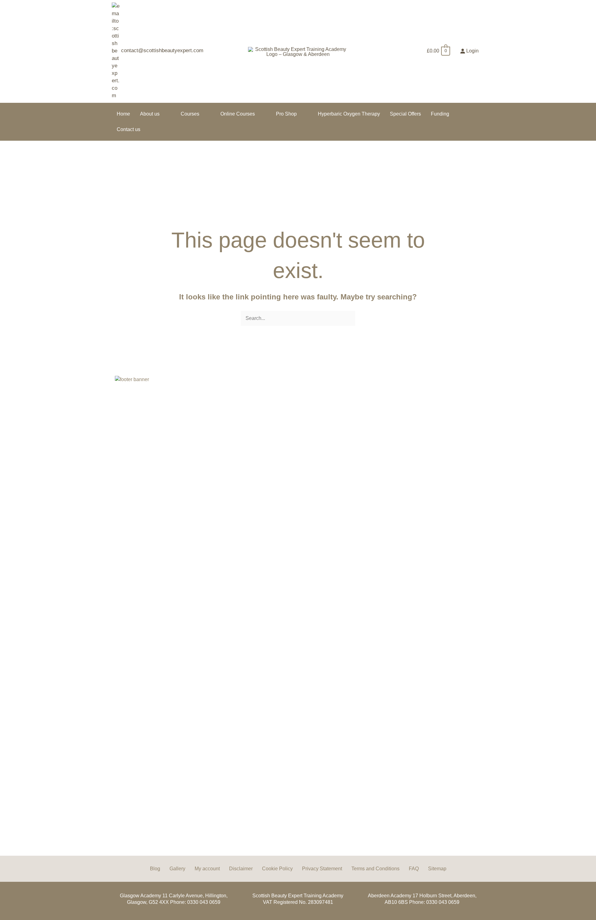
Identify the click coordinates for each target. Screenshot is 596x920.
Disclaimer (241, 868)
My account (207, 868)
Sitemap (437, 868)
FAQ (414, 868)
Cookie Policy (277, 868)
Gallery (177, 868)
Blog (155, 868)
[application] (162, 113)
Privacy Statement (322, 868)
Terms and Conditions (375, 868)
